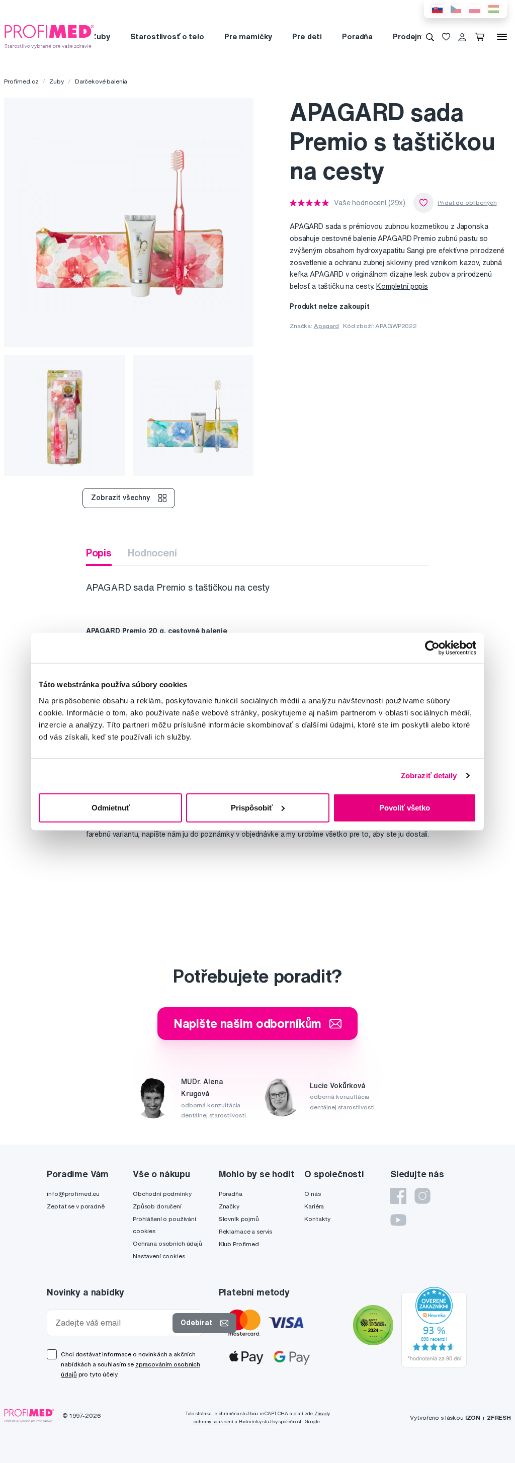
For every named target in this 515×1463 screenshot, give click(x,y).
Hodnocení (152, 552)
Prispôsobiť (252, 807)
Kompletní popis (402, 286)
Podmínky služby (258, 1421)
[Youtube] (398, 1220)
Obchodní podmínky (162, 1193)
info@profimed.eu (73, 1193)
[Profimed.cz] (49, 36)
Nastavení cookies (159, 1256)
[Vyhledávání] (430, 37)
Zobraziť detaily (429, 775)
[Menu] (502, 37)
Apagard (326, 325)
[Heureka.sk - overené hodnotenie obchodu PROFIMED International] (434, 1326)
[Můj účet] (462, 37)
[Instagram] (422, 1196)
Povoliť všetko (404, 807)
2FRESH (499, 1417)
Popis (99, 552)
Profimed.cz (21, 81)
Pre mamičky (248, 36)
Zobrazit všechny (120, 497)
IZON (472, 1417)
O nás (312, 1193)
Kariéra (314, 1206)
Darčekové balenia (101, 81)
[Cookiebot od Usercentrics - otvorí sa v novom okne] (432, 648)
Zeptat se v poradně (75, 1206)
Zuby (100, 36)
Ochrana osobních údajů (167, 1243)
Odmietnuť (111, 807)
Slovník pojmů (239, 1218)
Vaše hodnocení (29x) (369, 202)
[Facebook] (398, 1196)
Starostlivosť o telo (167, 36)
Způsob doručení (157, 1206)
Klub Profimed (239, 1244)
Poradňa (357, 36)
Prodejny (409, 36)
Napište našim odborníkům (248, 1023)
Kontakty (317, 1218)
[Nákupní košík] (481, 37)
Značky (229, 1206)
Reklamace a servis (245, 1231)
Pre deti (307, 36)
